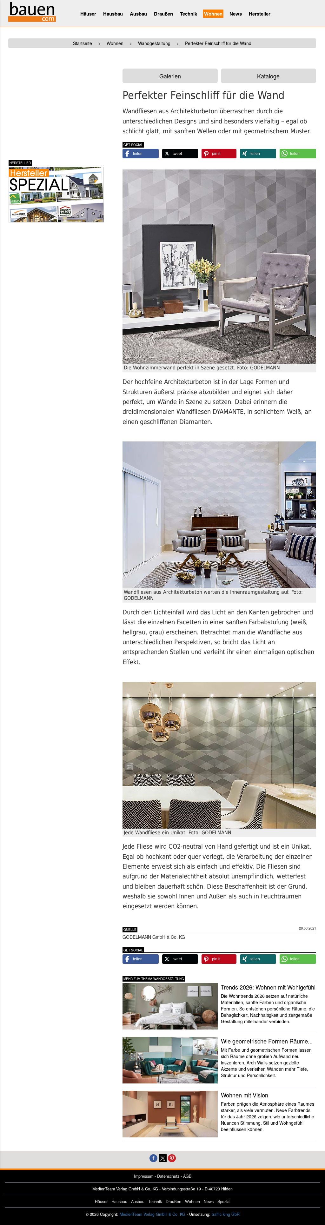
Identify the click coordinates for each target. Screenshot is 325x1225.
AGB (187, 1176)
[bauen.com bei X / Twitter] (163, 1157)
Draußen (163, 13)
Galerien (170, 76)
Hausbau (113, 13)
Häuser (88, 13)
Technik (188, 13)
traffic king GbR (226, 1214)
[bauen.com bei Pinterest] (172, 1157)
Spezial (223, 1201)
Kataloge (268, 76)
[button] (141, 153)
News (235, 13)
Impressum (143, 1176)
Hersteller (259, 13)
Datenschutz (168, 1176)
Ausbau (138, 13)
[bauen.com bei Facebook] (153, 1157)
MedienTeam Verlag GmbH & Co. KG (152, 1214)
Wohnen (213, 13)
